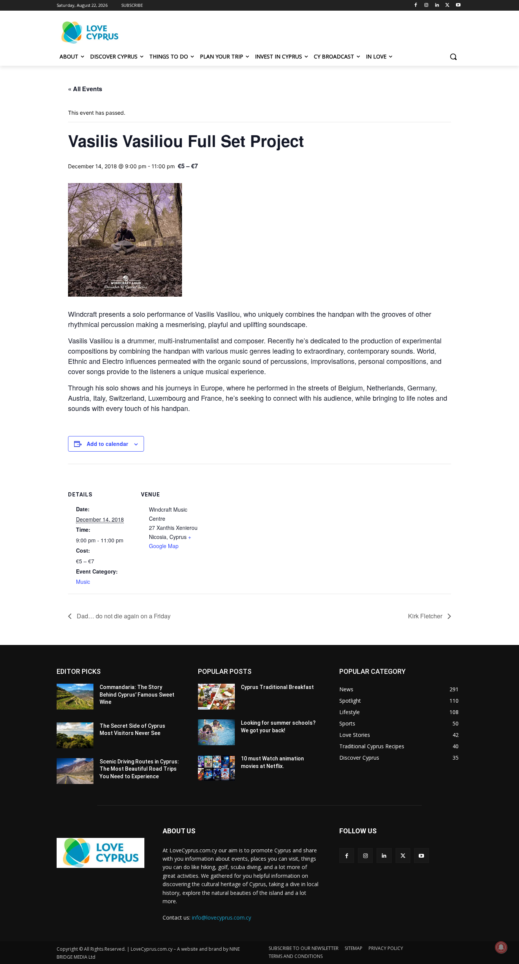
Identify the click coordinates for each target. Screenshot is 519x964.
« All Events (85, 88)
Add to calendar (107, 443)
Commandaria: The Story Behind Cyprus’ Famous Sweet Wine (137, 694)
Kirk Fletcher (426, 616)
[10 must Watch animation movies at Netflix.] (216, 768)
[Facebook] (415, 5)
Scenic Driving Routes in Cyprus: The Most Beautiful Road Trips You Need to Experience (139, 769)
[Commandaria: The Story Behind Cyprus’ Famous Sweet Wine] (75, 697)
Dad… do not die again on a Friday (123, 616)
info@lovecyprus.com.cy (221, 917)
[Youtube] (458, 5)
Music (83, 581)
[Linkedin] (437, 5)
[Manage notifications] (501, 947)
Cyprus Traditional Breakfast (277, 687)
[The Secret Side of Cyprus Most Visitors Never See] (75, 735)
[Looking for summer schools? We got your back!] (216, 732)
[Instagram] (426, 5)
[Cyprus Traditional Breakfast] (216, 697)
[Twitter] (447, 5)
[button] (453, 56)
